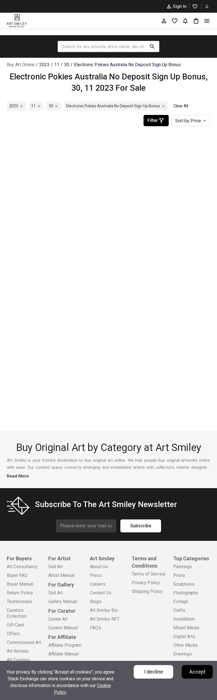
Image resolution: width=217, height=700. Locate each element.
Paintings (182, 566)
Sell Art (55, 566)
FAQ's (95, 627)
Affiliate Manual (63, 654)
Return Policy (20, 592)
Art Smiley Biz (104, 610)
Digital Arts (184, 636)
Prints (179, 575)
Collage (180, 601)
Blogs (95, 601)
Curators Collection (17, 613)
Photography (185, 592)
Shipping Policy (147, 591)
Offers (13, 633)
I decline (153, 672)
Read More (18, 476)
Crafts (179, 610)
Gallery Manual (62, 601)
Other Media (185, 645)
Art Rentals (18, 651)
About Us (99, 566)
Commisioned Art (24, 642)
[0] (196, 20)
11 (33, 106)
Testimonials (19, 601)
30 (51, 106)
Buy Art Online (20, 64)
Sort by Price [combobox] (188, 120)
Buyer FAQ (17, 575)
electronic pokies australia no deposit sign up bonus (113, 106)
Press (96, 575)
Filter (152, 120)
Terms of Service (149, 574)
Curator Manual (63, 627)
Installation (184, 619)
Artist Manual (61, 575)
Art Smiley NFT (105, 619)
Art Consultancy (22, 566)
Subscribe (140, 525)
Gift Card (15, 625)
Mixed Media (186, 627)
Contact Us (100, 592)
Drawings (182, 654)
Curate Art (58, 619)
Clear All (180, 106)
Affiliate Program (64, 645)
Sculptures (183, 584)
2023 (13, 106)
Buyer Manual (20, 584)
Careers (97, 584)
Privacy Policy (146, 582)
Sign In (179, 6)
